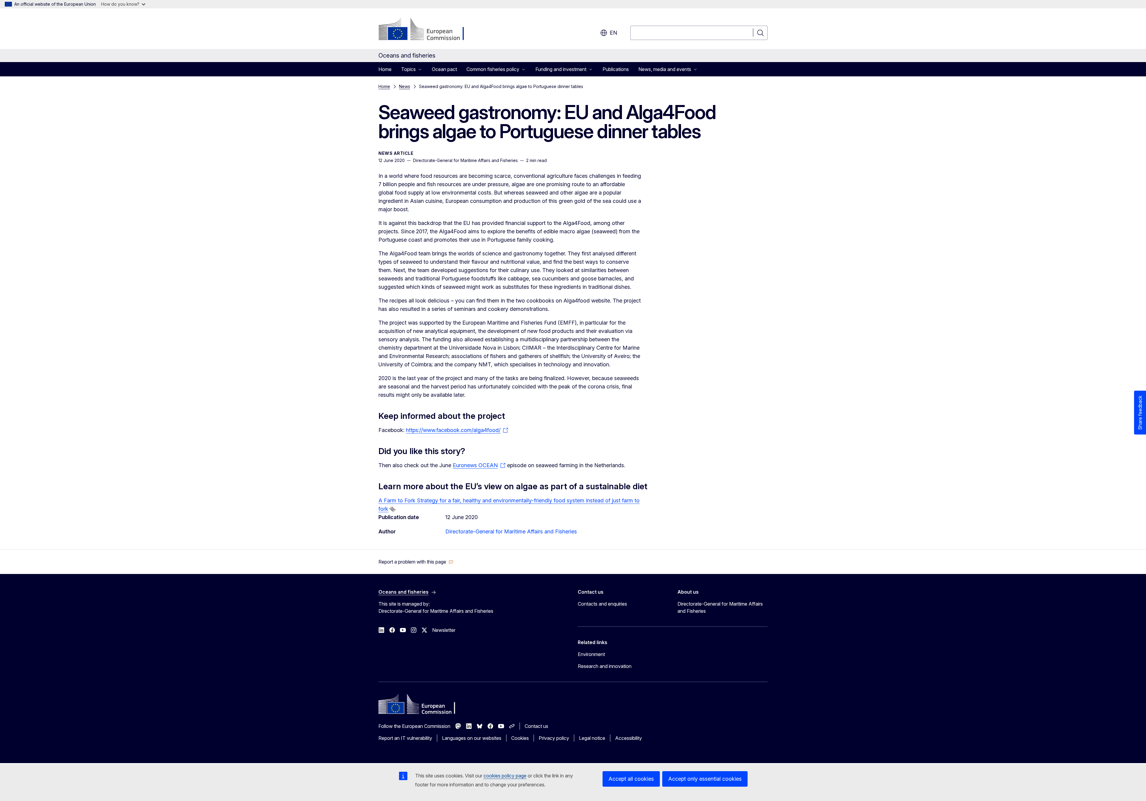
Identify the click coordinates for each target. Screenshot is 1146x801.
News (404, 86)
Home (385, 69)
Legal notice (592, 738)
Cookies (520, 738)
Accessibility (628, 738)
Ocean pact (444, 69)
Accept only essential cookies (705, 779)
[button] (415, 561)
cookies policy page (504, 776)
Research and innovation (604, 666)
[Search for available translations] (392, 509)
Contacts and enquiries (602, 604)
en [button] (613, 33)
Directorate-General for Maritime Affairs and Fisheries (511, 531)
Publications (616, 69)
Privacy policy (554, 738)
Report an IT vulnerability (405, 738)
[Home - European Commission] (426, 30)
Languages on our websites (471, 738)
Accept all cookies (631, 779)
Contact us (536, 726)
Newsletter (443, 630)
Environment (591, 654)
